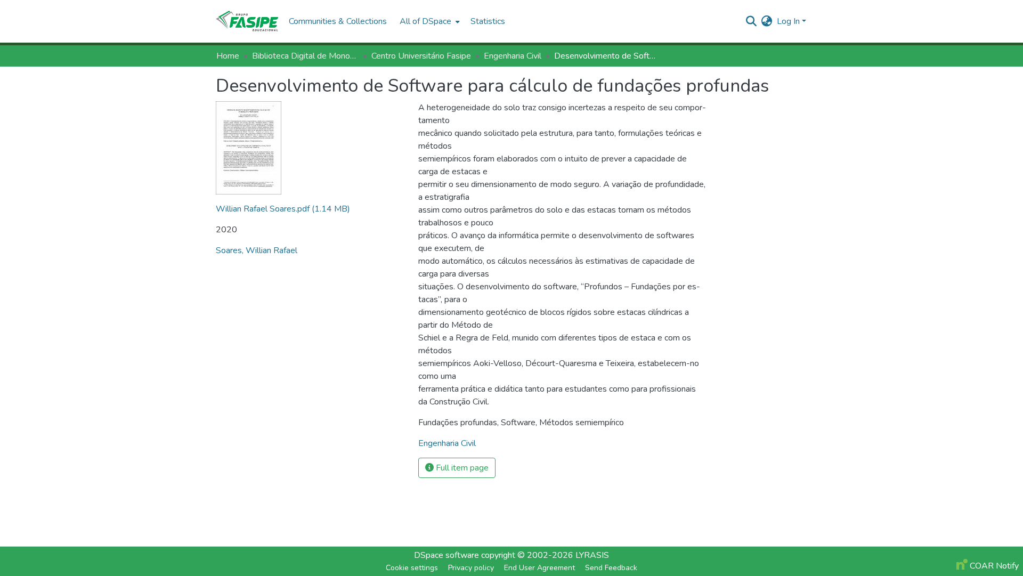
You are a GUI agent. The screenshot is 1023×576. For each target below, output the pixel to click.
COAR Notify (993, 566)
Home (227, 56)
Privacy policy (471, 568)
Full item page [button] (461, 468)
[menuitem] (428, 21)
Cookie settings (412, 568)
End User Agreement (539, 568)
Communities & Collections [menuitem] (338, 21)
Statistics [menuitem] (487, 21)
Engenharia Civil (512, 56)
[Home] (247, 21)
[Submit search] (751, 21)
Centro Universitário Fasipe (421, 56)
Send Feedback (611, 568)
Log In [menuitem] (788, 21)
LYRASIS (592, 555)
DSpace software (446, 555)
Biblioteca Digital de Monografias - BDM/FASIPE (305, 56)
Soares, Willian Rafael (256, 250)
